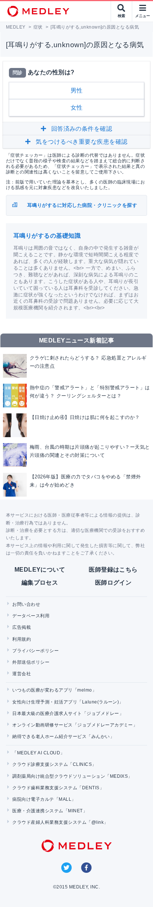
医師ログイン (113, 582)
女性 (77, 107)
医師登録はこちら (113, 569)
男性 (77, 90)
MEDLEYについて (39, 569)
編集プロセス (40, 582)
